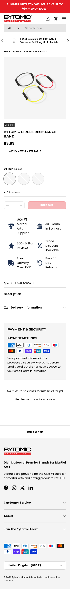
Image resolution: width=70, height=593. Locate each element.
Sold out (46, 205)
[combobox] (35, 28)
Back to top (35, 432)
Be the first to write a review (35, 399)
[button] (56, 19)
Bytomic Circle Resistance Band (30, 51)
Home (7, 51)
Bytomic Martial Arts (22, 577)
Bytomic (8, 283)
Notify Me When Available (25, 151)
